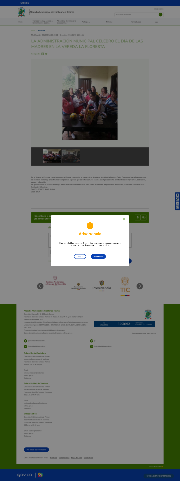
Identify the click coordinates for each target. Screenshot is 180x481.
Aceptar (80, 256)
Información (98, 256)
